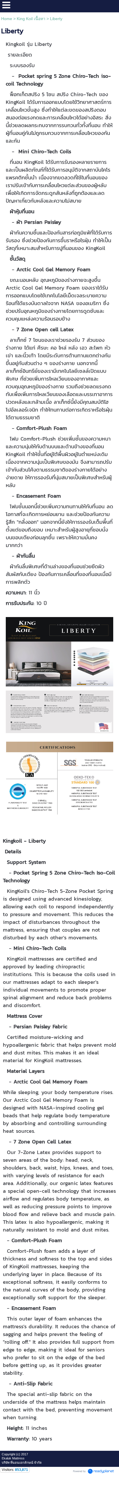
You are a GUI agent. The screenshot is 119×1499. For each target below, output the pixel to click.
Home (6, 18)
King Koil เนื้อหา (31, 18)
